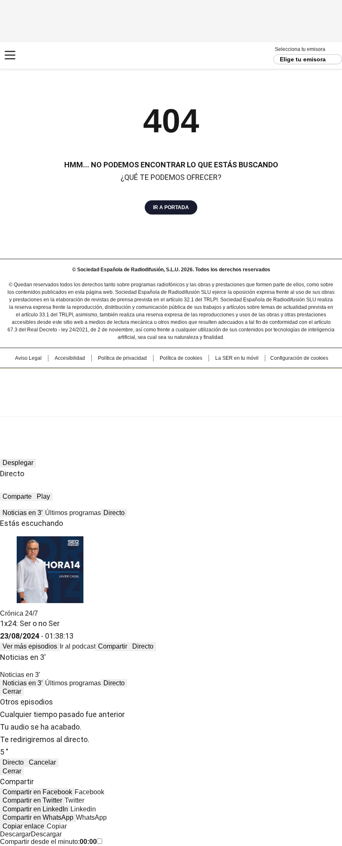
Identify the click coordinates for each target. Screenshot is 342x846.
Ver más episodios (30, 646)
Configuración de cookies (299, 358)
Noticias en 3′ (23, 512)
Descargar (15, 834)
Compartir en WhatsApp (38, 817)
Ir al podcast (78, 646)
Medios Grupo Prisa (171, 407)
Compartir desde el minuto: (48, 841)
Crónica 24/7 (19, 613)
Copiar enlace (23, 826)
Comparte (17, 496)
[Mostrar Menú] (10, 55)
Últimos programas (73, 512)
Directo (114, 512)
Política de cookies (181, 358)
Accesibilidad (70, 358)
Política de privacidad (122, 358)
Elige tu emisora (303, 59)
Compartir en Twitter (32, 800)
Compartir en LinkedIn (35, 809)
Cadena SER (37, 55)
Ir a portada (171, 207)
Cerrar (12, 691)
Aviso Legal (28, 358)
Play (43, 496)
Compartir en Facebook (37, 791)
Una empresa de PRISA (171, 387)
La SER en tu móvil (237, 358)
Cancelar (42, 762)
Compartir (112, 646)
